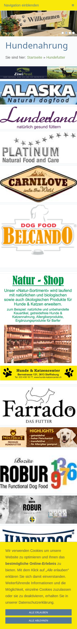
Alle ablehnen (38, 620)
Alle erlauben (38, 612)
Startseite (34, 57)
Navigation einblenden (21, 5)
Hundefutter (55, 57)
